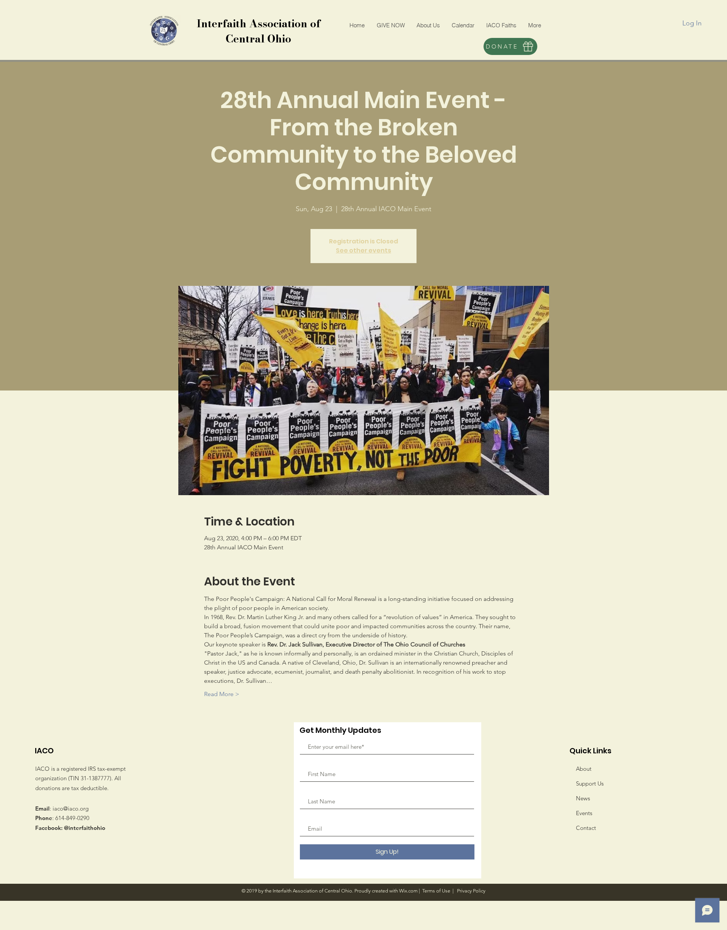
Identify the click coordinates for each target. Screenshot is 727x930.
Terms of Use (436, 891)
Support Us (590, 783)
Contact (586, 827)
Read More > (221, 694)
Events (584, 813)
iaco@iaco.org (71, 808)
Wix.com (408, 891)
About (583, 768)
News (583, 798)
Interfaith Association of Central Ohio (258, 31)
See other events (363, 250)
